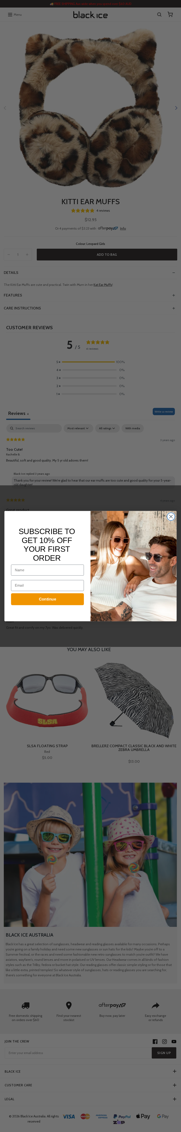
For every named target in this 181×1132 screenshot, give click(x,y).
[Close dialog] (171, 516)
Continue (47, 599)
